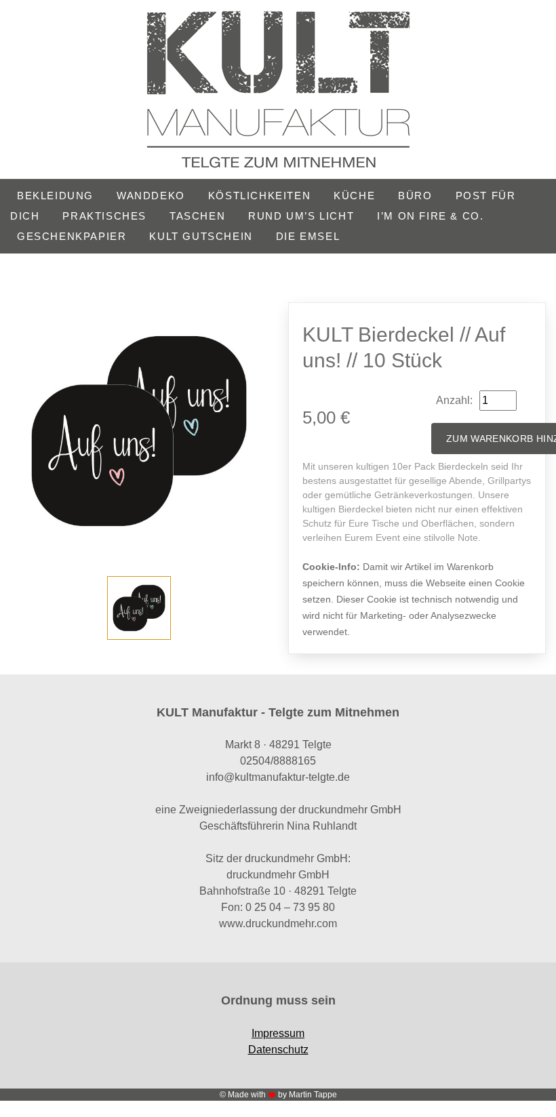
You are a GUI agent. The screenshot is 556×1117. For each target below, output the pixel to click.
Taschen (197, 216)
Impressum (278, 1033)
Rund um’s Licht (301, 216)
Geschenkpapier (71, 236)
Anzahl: (454, 400)
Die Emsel (308, 236)
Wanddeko (151, 195)
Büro (415, 195)
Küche (354, 195)
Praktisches (104, 216)
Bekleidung (55, 195)
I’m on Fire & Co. (430, 216)
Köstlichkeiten (259, 195)
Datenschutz (278, 1049)
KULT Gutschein (200, 236)
